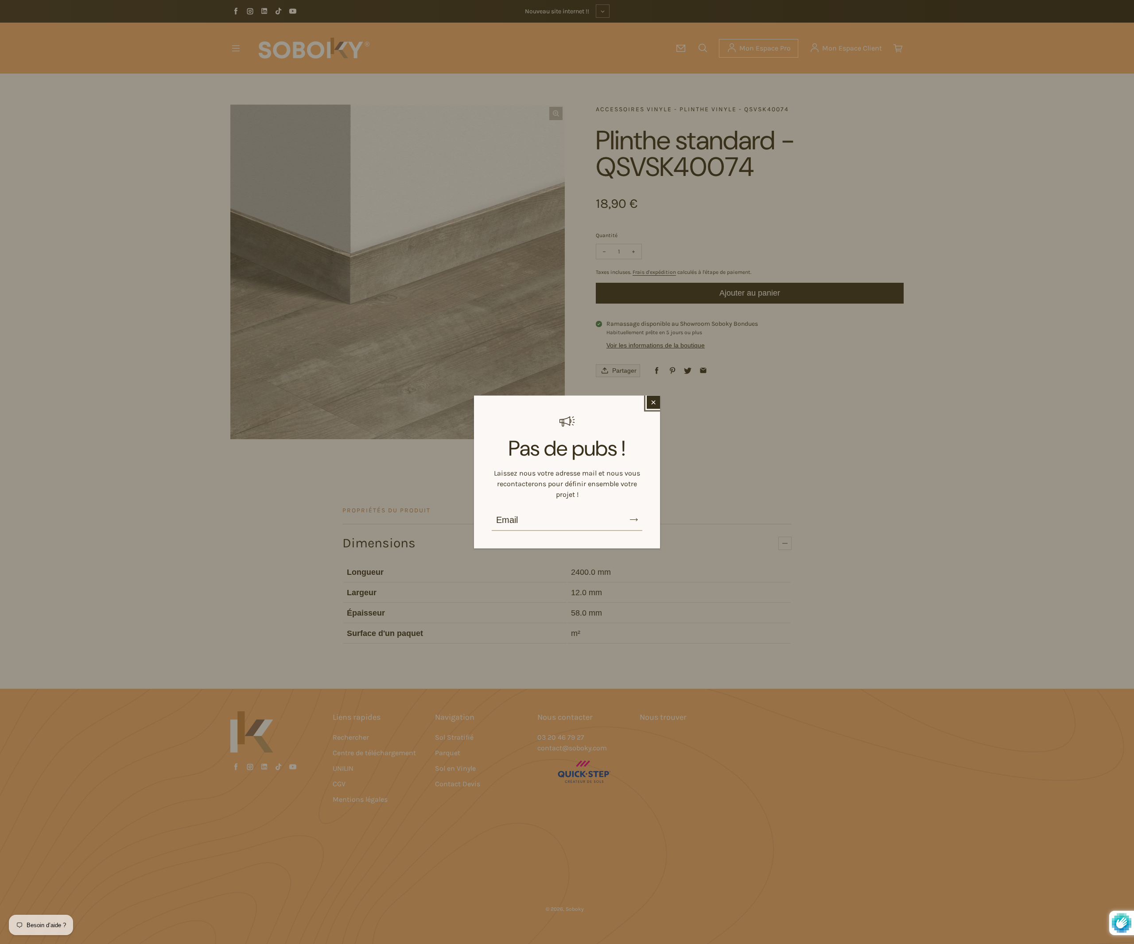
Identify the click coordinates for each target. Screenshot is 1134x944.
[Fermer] (653, 402)
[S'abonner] (634, 520)
